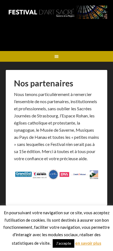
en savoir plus (88, 243)
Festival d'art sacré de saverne (57, 26)
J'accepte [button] (63, 243)
